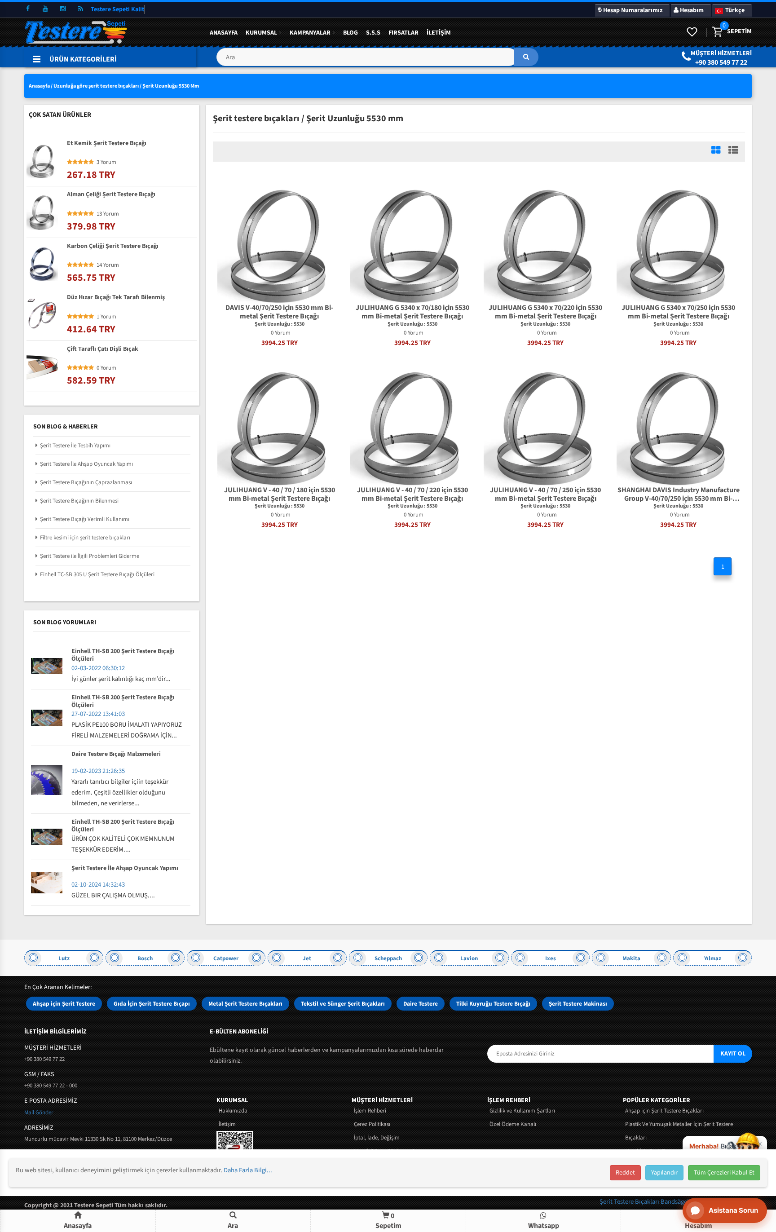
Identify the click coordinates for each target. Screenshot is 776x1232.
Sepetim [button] (388, 1220)
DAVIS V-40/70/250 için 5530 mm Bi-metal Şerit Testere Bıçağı (279, 312)
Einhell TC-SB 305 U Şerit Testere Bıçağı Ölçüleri (97, 574)
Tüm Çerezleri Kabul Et (724, 1172)
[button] (377, 60)
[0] (717, 32)
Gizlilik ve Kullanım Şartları (522, 1111)
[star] (69, 162)
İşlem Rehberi (370, 1111)
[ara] (526, 57)
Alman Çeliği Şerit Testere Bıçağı (111, 195)
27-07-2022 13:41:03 (98, 714)
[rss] (80, 9)
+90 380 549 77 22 (721, 62)
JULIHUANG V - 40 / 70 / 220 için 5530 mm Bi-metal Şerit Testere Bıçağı (412, 494)
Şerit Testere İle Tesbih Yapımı (75, 446)
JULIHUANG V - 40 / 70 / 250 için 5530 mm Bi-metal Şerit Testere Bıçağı (545, 494)
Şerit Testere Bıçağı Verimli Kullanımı (84, 519)
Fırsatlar (403, 32)
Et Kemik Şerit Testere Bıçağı (106, 144)
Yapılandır (664, 1172)
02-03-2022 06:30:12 (98, 668)
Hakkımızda (233, 1111)
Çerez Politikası (372, 1124)
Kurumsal (261, 32)
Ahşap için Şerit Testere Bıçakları (664, 1111)
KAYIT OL (732, 1053)
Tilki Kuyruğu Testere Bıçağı (493, 1003)
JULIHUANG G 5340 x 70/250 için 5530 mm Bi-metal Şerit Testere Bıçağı (678, 312)
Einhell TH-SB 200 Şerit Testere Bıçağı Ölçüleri (122, 655)
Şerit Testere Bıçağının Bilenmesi (79, 501)
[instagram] (63, 9)
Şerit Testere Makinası (578, 1003)
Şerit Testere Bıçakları (630, 1201)
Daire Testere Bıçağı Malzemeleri (116, 755)
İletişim (439, 32)
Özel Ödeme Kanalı (512, 1124)
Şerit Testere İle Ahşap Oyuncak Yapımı (86, 464)
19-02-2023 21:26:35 (98, 771)
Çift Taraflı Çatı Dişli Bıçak (102, 349)
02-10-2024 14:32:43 (98, 884)
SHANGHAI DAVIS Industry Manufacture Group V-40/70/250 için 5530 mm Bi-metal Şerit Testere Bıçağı (678, 494)
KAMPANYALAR (310, 32)
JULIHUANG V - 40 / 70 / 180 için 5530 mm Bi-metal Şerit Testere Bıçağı (279, 494)
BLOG (350, 32)
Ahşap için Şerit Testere (64, 1003)
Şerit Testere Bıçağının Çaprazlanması (86, 482)
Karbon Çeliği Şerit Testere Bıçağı (113, 247)
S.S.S (373, 32)
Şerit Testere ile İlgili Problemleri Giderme (89, 556)
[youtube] (45, 9)
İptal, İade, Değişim (377, 1138)
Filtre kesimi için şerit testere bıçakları (85, 538)
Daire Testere (420, 1003)
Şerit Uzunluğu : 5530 (279, 324)
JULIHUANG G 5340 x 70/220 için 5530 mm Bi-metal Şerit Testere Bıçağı (545, 312)
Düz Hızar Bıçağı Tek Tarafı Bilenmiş (116, 298)
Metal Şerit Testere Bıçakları (245, 1003)
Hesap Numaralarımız (632, 10)
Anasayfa (224, 32)
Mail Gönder (38, 1112)
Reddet (625, 1172)
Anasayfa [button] (78, 1226)
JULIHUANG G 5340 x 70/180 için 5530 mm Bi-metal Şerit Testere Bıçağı (412, 312)
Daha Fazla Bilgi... (248, 1170)
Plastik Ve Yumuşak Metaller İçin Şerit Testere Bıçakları (679, 1131)
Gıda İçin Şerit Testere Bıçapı (152, 1003)
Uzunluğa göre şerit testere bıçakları (96, 86)
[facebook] (28, 9)
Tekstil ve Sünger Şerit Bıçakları (343, 1003)
